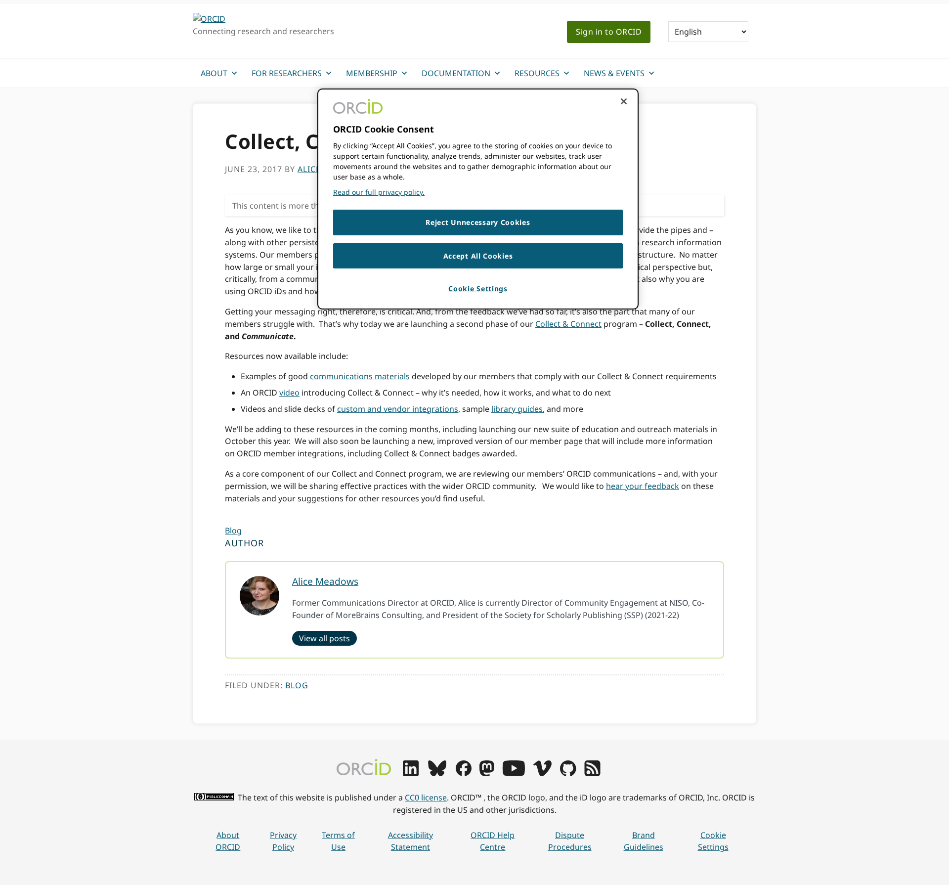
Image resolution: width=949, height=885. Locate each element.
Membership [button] (371, 73)
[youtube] (513, 773)
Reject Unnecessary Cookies (478, 222)
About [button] (214, 73)
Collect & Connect (568, 323)
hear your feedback (642, 486)
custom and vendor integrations (397, 408)
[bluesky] (437, 773)
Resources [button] (537, 73)
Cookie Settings (713, 841)
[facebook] (464, 773)
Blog (233, 530)
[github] (568, 773)
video (289, 392)
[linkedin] (411, 773)
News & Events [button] (614, 73)
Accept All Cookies (478, 256)
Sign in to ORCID (609, 31)
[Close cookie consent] (624, 101)
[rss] (592, 773)
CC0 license (426, 797)
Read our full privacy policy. (379, 192)
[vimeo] (542, 773)
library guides (517, 408)
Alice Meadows (325, 581)
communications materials (360, 376)
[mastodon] (486, 773)
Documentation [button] (456, 73)
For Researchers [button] (287, 73)
